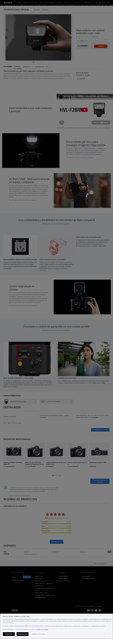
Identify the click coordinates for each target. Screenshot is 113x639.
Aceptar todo (8, 634)
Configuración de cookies (38, 634)
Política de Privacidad (42, 629)
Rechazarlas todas (22, 634)
